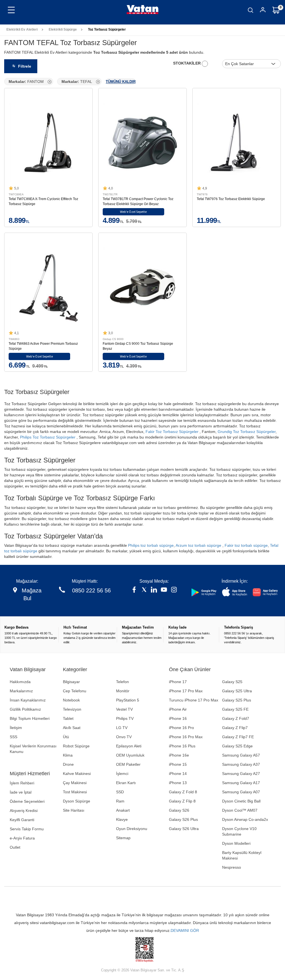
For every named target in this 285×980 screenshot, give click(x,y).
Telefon (122, 681)
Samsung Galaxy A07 (241, 792)
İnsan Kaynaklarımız (28, 700)
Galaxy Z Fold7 (235, 718)
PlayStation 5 (127, 700)
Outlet (15, 847)
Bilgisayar (71, 681)
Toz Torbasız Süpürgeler (107, 29)
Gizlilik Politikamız (25, 709)
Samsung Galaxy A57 (241, 755)
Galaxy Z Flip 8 (182, 801)
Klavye (122, 819)
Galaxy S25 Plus (236, 700)
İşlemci (122, 773)
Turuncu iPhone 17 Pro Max (193, 700)
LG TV (121, 727)
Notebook (71, 700)
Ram (120, 801)
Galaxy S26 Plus (183, 819)
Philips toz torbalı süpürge (151, 545)
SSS (13, 737)
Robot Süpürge (76, 746)
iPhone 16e (179, 755)
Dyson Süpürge (76, 801)
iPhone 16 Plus (182, 746)
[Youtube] (164, 590)
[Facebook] (134, 590)
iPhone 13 (178, 782)
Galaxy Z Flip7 (235, 727)
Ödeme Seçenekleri (27, 801)
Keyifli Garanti (22, 820)
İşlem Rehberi (22, 783)
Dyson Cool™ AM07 (239, 810)
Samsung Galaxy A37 (241, 764)
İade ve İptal (20, 792)
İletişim (16, 727)
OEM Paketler (128, 764)
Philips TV (125, 718)
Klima (68, 755)
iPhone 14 (178, 773)
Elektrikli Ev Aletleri (22, 29)
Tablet (68, 718)
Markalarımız (21, 691)
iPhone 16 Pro (181, 727)
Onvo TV (124, 737)
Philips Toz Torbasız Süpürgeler (47, 437)
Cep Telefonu (74, 691)
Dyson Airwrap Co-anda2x (245, 819)
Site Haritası (73, 810)
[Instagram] (174, 590)
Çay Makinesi (75, 782)
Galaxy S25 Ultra (237, 691)
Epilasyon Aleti (128, 746)
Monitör (122, 691)
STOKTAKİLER (187, 63)
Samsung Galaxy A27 (241, 773)
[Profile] (263, 10)
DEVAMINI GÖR (185, 930)
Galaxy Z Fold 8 (183, 792)
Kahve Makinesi (77, 773)
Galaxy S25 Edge (237, 746)
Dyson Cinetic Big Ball (241, 801)
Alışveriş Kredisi (24, 810)
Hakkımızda (20, 681)
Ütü (66, 737)
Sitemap (123, 838)
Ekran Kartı (126, 782)
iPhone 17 (178, 681)
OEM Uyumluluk (130, 755)
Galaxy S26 (179, 810)
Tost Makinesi (75, 792)
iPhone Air (178, 709)
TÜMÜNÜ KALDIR (121, 82)
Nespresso (231, 867)
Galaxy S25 (232, 681)
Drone (68, 764)
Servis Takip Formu (27, 829)
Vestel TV (124, 709)
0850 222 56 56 (91, 590)
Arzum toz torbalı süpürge (198, 545)
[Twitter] (144, 590)
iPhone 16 (178, 718)
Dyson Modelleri (236, 843)
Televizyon (72, 709)
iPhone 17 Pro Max (186, 691)
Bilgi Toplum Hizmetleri (30, 718)
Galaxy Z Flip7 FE (238, 737)
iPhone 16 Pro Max (186, 737)
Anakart (123, 810)
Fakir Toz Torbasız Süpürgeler (172, 431)
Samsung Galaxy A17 (241, 782)
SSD (120, 792)
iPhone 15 (178, 764)
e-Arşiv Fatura (22, 838)
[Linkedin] (154, 590)
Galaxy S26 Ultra (184, 828)
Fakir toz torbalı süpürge (246, 545)
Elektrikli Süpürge (63, 29)
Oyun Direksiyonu (131, 828)
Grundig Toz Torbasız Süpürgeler (247, 431)
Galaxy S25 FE (235, 709)
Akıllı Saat (71, 727)
